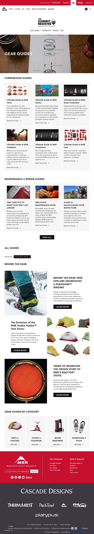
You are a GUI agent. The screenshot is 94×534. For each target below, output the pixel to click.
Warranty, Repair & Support (76, 464)
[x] (19, 477)
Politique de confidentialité (23, 528)
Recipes (55, 30)
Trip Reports (46, 30)
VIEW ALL (47, 237)
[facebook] (16, 477)
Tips (62, 30)
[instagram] (12, 477)
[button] (11, 9)
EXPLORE (13, 445)
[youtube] (23, 477)
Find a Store (74, 472)
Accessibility (66, 532)
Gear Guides (35, 30)
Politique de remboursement (60, 528)
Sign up (34, 471)
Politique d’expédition (52, 532)
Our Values (53, 468)
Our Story (53, 465)
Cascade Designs (55, 463)
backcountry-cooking (22, 257)
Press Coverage (55, 470)
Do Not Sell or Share (50, 524)
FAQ (71, 470)
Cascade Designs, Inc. (9, 529)
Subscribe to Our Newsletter (18, 471)
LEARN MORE (62, 306)
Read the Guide (12, 121)
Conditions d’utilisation (41, 528)
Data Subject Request (34, 524)
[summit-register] (29, 477)
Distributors (74, 468)
